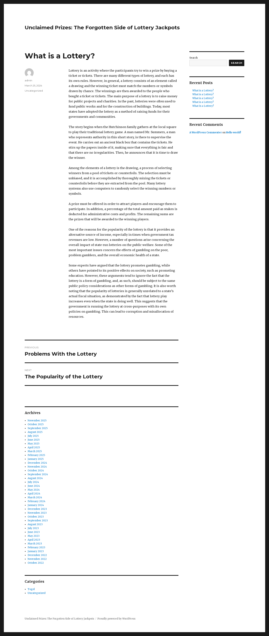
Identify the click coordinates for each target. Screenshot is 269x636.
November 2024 (37, 466)
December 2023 (37, 509)
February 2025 (36, 455)
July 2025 (33, 435)
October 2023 (36, 516)
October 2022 (36, 562)
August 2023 (35, 524)
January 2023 (36, 551)
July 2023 (33, 528)
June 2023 (34, 532)
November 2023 (37, 512)
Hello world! (233, 132)
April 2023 (34, 539)
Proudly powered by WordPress (116, 618)
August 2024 (35, 478)
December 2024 (37, 462)
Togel (31, 589)
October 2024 (36, 470)
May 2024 (34, 489)
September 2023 (38, 520)
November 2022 (37, 559)
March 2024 (35, 497)
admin (28, 80)
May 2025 (33, 443)
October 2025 (36, 424)
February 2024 (36, 501)
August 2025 (35, 432)
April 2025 (34, 447)
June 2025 (34, 439)
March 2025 (35, 451)
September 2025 (38, 428)
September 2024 (38, 474)
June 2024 (34, 485)
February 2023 (36, 547)
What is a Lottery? (203, 90)
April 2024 (34, 493)
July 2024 (33, 482)
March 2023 (35, 543)
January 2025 (36, 459)
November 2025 (37, 420)
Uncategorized (34, 90)
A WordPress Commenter (205, 132)
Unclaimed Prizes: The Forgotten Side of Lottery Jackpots (102, 27)
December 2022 (37, 555)
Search (193, 57)
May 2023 (34, 535)
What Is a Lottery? (203, 105)
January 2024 (36, 505)
